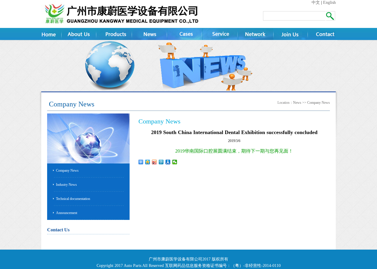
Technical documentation (73, 199)
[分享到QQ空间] (147, 162)
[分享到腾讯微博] (161, 162)
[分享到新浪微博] (154, 162)
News (297, 103)
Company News (318, 103)
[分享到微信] (174, 162)
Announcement (66, 213)
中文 (316, 2)
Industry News (66, 185)
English (329, 2)
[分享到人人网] (168, 162)
